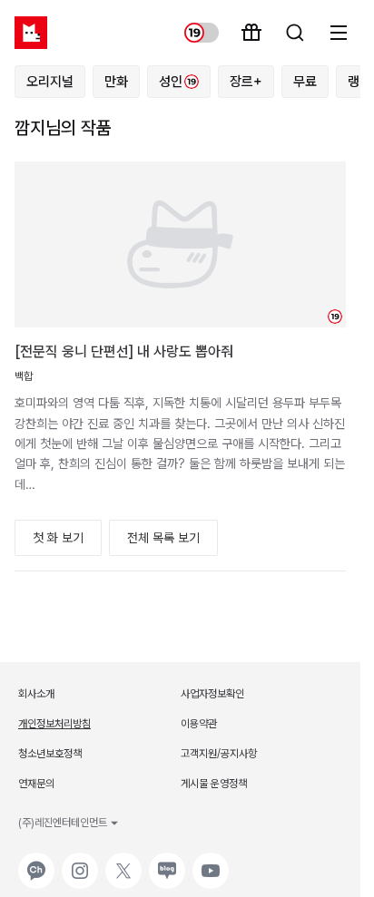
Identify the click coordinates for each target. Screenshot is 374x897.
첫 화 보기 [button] (58, 538)
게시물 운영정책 (214, 783)
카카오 (34, 861)
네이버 (165, 861)
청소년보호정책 (50, 753)
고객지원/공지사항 (219, 753)
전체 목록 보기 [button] (163, 538)
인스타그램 (80, 861)
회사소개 (36, 693)
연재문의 (36, 783)
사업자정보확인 (212, 693)
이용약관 (199, 723)
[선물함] (251, 33)
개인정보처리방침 (54, 723)
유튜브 (208, 861)
